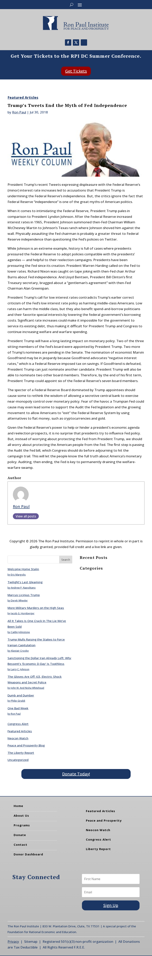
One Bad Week (18, 708)
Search (65, 560)
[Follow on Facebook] (68, 42)
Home (18, 806)
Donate (20, 835)
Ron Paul (19, 112)
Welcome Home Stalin (23, 569)
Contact (20, 845)
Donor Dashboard (28, 854)
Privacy (13, 941)
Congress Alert (18, 724)
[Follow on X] (76, 42)
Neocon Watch (18, 738)
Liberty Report (98, 849)
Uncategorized (18, 760)
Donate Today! (76, 774)
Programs (22, 825)
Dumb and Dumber (21, 695)
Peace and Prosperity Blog (26, 745)
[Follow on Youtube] (84, 42)
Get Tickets (76, 71)
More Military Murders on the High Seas (36, 608)
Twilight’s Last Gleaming (25, 582)
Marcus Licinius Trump (24, 595)
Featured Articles (23, 97)
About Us (21, 815)
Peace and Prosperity (104, 820)
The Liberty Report (21, 753)
